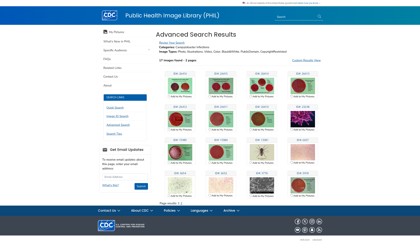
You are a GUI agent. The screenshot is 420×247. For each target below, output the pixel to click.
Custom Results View (306, 60)
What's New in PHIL (117, 41)
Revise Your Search (172, 43)
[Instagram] (312, 221)
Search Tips (114, 134)
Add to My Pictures (181, 96)
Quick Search (115, 108)
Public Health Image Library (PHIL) (172, 15)
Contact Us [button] (107, 210)
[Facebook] (297, 221)
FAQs (107, 59)
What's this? (110, 185)
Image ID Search (117, 116)
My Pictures (115, 32)
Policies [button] (170, 210)
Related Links (112, 68)
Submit (141, 186)
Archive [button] (229, 210)
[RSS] (319, 230)
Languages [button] (200, 210)
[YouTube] (297, 230)
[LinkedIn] (319, 221)
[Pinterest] (305, 230)
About (107, 85)
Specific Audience (115, 50)
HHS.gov (305, 239)
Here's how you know (308, 3)
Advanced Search (118, 125)
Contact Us (110, 77)
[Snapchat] (312, 230)
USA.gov (317, 239)
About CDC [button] (140, 210)
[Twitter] (305, 221)
